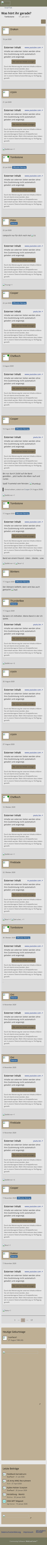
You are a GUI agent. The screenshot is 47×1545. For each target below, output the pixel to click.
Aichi (8, 1483)
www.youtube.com (33, 47)
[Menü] (43, 3)
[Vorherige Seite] (10, 1320)
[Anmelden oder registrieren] (37, 3)
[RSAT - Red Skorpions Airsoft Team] (6, 3)
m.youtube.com (34, 880)
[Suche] (30, 3)
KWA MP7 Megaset (15, 1501)
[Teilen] (43, 21)
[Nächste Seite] (36, 1320)
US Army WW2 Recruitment (19, 1480)
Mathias (10, 1497)
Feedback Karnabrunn (16, 1474)
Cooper (27, 489)
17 (32, 1320)
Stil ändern (41, 1530)
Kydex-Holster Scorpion (17, 1487)
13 (23, 1320)
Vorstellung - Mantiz (16, 1494)
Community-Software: (23, 1541)
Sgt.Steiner (11, 1504)
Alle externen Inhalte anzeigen (24, 62)
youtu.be (37, 311)
